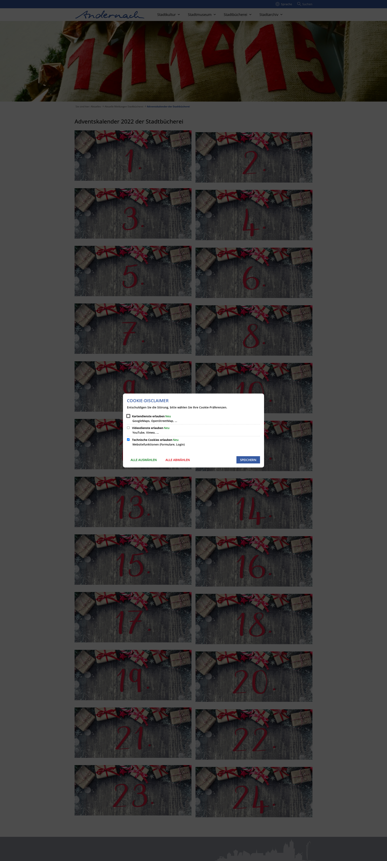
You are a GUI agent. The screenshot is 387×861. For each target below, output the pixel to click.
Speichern (248, 460)
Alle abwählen (177, 460)
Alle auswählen (144, 460)
